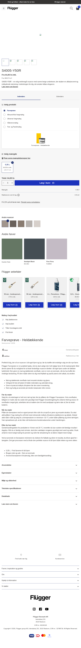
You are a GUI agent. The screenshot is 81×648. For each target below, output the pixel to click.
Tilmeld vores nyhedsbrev (30, 202)
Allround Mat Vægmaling (15, 115)
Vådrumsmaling (12, 123)
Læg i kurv (45, 183)
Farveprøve (11, 110)
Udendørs (60, 96)
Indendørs (21, 96)
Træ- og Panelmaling (14, 127)
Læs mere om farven (10, 87)
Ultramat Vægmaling (14, 119)
